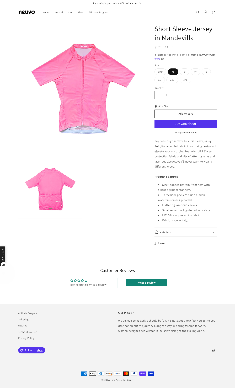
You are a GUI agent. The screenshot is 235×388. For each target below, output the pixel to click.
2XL (174, 80)
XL (161, 80)
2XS (162, 72)
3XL (187, 80)
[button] (198, 12)
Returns (22, 325)
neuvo (112, 380)
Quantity (158, 87)
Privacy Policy (26, 338)
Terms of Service (27, 331)
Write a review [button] (146, 282)
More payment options (186, 132)
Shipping (23, 319)
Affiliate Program (28, 313)
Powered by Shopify (125, 380)
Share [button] (161, 243)
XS (173, 71)
